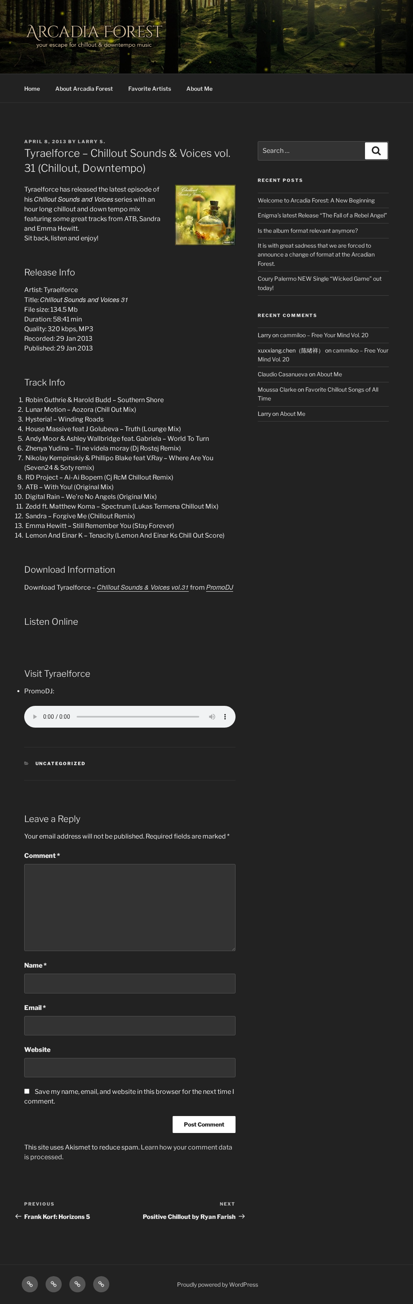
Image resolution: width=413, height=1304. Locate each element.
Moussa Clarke (277, 389)
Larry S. (92, 141)
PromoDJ (219, 587)
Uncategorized (60, 763)
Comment (42, 856)
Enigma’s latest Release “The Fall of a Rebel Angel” (322, 215)
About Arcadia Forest (84, 88)
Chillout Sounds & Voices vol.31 (143, 587)
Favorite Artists (149, 88)
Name (35, 965)
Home (32, 88)
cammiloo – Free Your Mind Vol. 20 (324, 335)
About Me (199, 88)
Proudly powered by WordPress (217, 1284)
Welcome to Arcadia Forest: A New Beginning (316, 200)
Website (37, 1050)
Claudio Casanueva (283, 374)
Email (35, 1008)
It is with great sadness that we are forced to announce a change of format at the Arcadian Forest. (316, 254)
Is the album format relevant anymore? (308, 230)
